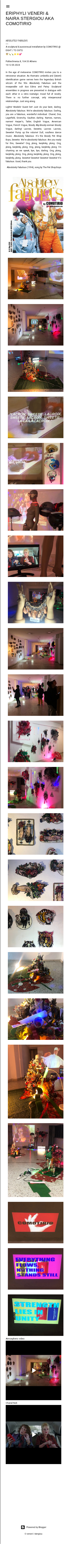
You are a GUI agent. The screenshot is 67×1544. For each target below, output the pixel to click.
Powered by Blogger (36, 1527)
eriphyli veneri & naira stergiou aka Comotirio (30, 18)
